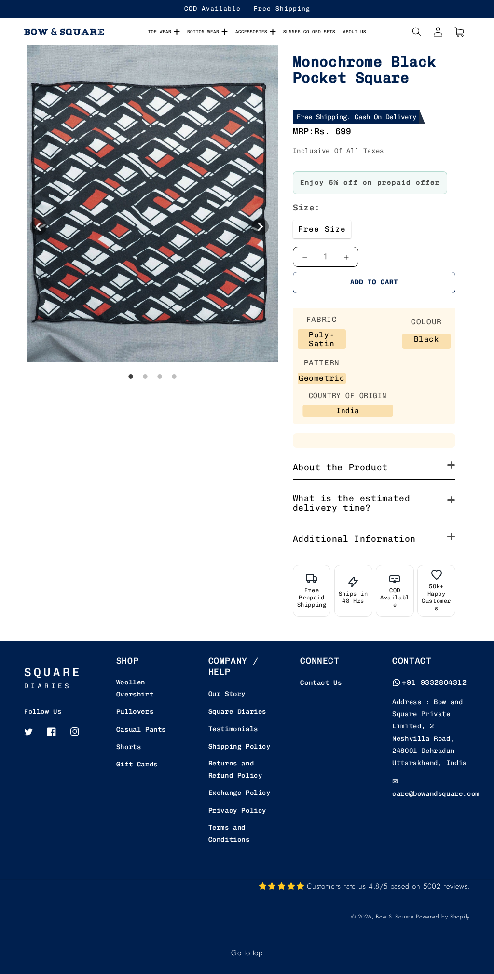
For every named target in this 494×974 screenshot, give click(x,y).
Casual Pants (141, 729)
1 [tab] (131, 397)
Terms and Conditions (229, 833)
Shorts (128, 747)
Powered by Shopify (443, 916)
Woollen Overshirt (134, 688)
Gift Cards (137, 764)
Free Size (322, 229)
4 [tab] (174, 397)
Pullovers (134, 712)
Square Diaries (237, 712)
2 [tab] (145, 397)
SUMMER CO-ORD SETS (309, 31)
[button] (416, 31)
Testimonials (233, 729)
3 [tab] (160, 397)
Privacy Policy (237, 811)
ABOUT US (354, 31)
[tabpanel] (152, 216)
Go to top (246, 952)
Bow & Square (394, 916)
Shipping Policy (239, 746)
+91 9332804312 (434, 682)
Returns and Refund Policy (235, 769)
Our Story (227, 694)
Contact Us (321, 683)
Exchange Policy (239, 793)
